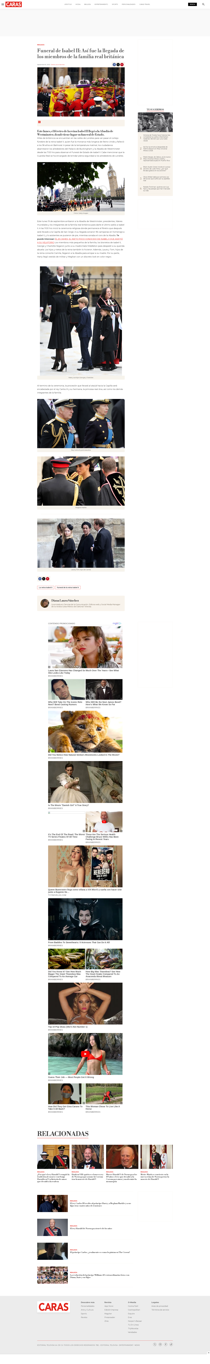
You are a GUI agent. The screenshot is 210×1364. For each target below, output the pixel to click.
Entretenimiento (101, 4)
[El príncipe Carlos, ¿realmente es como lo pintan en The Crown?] (52, 1251)
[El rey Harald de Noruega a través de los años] (52, 1227)
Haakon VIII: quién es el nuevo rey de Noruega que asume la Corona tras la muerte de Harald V (87, 1176)
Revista (192, 4)
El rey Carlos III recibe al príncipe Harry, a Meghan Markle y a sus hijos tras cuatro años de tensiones (100, 1204)
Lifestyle (68, 4)
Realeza (40, 45)
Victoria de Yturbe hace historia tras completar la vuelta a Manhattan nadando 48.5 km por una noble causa (156, 138)
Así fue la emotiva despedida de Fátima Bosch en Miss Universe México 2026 (155, 148)
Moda (78, 4)
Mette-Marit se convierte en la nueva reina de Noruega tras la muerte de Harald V (155, 1176)
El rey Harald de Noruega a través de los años (91, 1228)
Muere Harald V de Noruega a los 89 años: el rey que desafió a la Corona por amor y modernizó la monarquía (121, 1178)
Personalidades (128, 4)
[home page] (15, 4)
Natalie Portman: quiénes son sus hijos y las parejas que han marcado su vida (156, 188)
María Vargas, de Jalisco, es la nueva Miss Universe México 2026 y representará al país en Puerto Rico (156, 159)
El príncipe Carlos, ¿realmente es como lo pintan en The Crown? (100, 1252)
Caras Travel (144, 4)
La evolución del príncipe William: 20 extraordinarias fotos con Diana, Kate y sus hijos (99, 1276)
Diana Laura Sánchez (58, 64)
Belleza (87, 4)
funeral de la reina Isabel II (68, 587)
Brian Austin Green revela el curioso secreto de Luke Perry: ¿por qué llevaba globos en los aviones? (156, 168)
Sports (115, 4)
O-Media (132, 1302)
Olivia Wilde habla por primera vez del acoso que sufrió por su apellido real (156, 179)
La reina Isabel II (45, 587)
